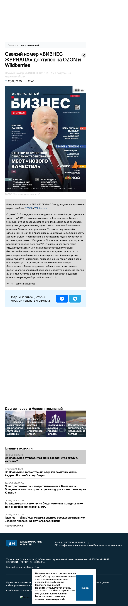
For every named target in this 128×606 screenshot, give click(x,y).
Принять (84, 587)
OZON (28, 208)
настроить (54, 596)
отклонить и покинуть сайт (50, 599)
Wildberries (40, 208)
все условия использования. (51, 593)
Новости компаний (29, 45)
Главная (12, 45)
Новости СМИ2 (14, 525)
